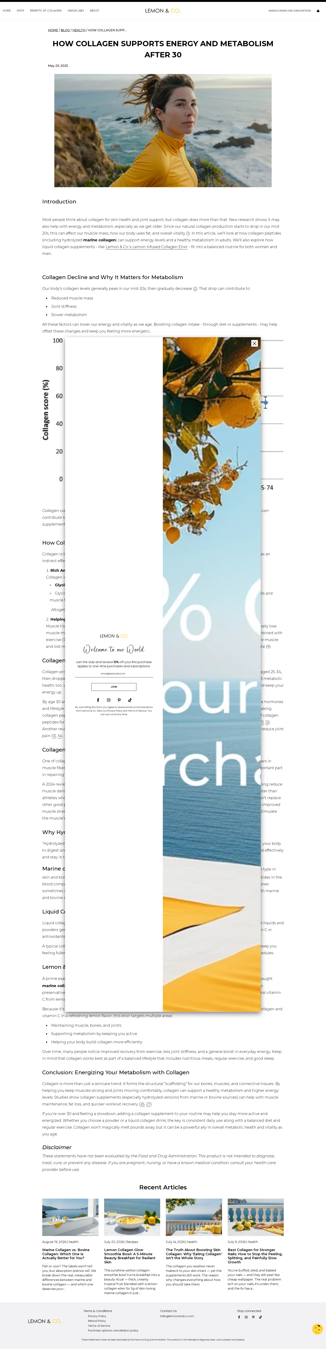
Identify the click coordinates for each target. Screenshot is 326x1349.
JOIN (114, 687)
